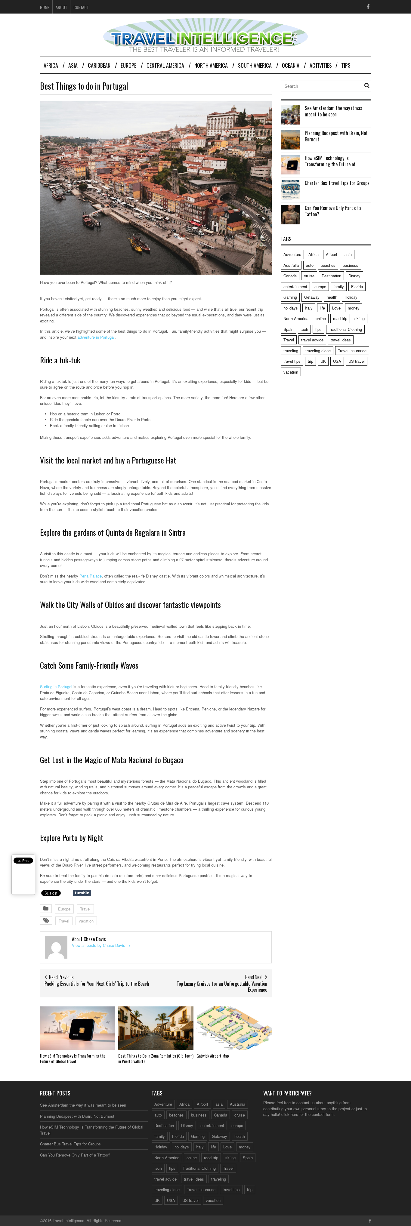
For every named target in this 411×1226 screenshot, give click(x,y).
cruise (309, 276)
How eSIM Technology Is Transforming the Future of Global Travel (72, 1058)
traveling (290, 350)
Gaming (290, 297)
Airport (331, 254)
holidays (290, 308)
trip (310, 361)
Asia (73, 65)
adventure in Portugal (96, 337)
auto (310, 265)
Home (44, 7)
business (350, 265)
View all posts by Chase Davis (101, 945)
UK (323, 361)
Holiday (351, 297)
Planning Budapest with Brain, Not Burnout (336, 136)
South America (255, 65)
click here (289, 1114)
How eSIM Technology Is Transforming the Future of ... (332, 161)
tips (318, 329)
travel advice (312, 340)
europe (320, 286)
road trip (340, 318)
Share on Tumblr (82, 893)
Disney (354, 276)
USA (337, 361)
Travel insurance (352, 350)
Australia (291, 265)
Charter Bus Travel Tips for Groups (337, 182)
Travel (85, 909)
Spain (288, 329)
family (338, 286)
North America (211, 65)
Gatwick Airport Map (212, 1055)
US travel (356, 361)
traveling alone (318, 350)
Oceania (290, 65)
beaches (328, 265)
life (322, 308)
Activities (321, 65)
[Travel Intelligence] (205, 48)
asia (348, 254)
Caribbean (99, 65)
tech (304, 329)
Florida (357, 286)
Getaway (312, 297)
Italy (309, 308)
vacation (86, 921)
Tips (346, 65)
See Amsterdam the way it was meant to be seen (333, 111)
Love (336, 308)
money (354, 308)
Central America (165, 65)
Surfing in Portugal (56, 686)
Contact (81, 7)
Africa (51, 65)
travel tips (292, 361)
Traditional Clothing (345, 329)
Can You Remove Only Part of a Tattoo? (333, 211)
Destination (331, 276)
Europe (128, 65)
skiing (359, 318)
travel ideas (341, 340)
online (321, 318)
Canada (290, 276)
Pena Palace (90, 576)
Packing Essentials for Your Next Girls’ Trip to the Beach (97, 983)
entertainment (295, 286)
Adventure (292, 254)
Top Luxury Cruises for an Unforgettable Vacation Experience (222, 986)
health (332, 297)
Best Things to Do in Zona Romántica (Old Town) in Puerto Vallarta (155, 1058)
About (61, 7)
